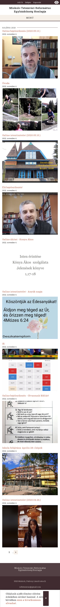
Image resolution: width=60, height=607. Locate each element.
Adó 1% (20, 2)
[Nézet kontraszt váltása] (56, 2)
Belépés (28, 2)
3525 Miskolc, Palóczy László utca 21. (30, 581)
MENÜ (30, 17)
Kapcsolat (37, 2)
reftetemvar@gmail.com (30, 587)
